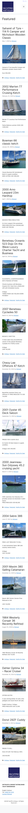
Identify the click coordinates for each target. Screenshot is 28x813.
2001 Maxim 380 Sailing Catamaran (13, 568)
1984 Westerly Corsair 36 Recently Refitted (12, 620)
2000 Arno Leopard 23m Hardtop (10, 192)
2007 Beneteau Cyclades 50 (11, 310)
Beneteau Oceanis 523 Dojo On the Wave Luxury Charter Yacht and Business (13, 247)
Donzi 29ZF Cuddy (13, 719)
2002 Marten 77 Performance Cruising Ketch (12, 89)
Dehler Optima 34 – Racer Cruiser (13, 669)
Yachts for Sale (20, 78)
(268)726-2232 (9, 792)
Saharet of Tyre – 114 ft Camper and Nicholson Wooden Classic (13, 33)
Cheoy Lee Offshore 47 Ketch (13, 364)
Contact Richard (7, 794)
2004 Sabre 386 (12, 515)
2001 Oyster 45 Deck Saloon (11, 411)
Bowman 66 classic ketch (10, 142)
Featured (12, 78)
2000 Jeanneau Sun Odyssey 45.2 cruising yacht (13, 465)
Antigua (6, 78)
